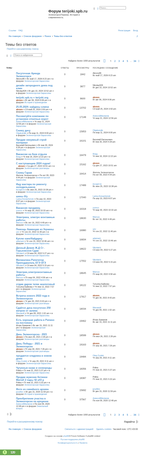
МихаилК (20, 313)
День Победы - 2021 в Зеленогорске (29, 345)
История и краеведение (35, 102)
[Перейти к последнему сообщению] (102, 73)
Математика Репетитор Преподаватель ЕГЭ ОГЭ (31, 261)
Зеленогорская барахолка (36, 81)
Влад (18, 157)
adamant (20, 241)
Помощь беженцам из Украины (35, 229)
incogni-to (20, 190)
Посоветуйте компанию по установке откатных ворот (32, 117)
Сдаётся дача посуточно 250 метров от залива (33, 309)
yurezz (19, 210)
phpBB (66, 436)
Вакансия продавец (28, 207)
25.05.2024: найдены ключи (32, 106)
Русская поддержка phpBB (73, 439)
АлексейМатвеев (24, 121)
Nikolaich (20, 253)
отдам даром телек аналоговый (35, 284)
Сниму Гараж (24, 172)
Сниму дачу (23, 130)
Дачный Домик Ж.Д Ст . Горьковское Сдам (30, 249)
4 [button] (123, 61)
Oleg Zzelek (21, 361)
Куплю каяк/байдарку (29, 238)
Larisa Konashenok (25, 199)
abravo (19, 100)
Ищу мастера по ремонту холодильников (31, 186)
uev (17, 232)
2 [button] (115, 61)
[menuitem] (20, 30)
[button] (104, 61)
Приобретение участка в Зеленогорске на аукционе (32, 400)
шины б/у (22, 196)
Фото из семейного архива (32, 389)
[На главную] (27, 15)
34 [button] (134, 61)
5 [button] (127, 61)
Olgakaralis (21, 133)
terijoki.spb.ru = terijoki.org (32, 97)
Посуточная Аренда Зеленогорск (28, 75)
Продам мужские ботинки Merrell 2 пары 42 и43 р (31, 378)
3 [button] (119, 61)
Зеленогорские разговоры (36, 168)
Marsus (19, 222)
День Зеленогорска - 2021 (31, 334)
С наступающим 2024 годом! (33, 163)
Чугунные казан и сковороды (34, 367)
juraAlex (19, 392)
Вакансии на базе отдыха (31, 154)
